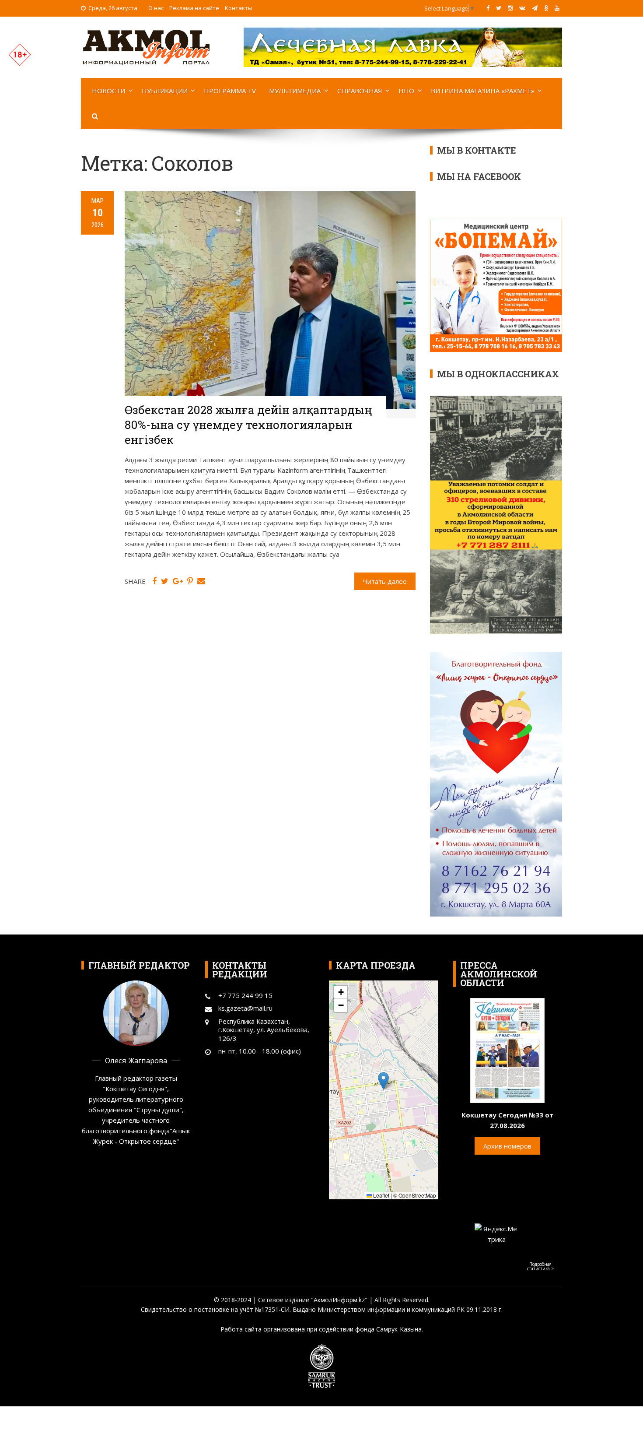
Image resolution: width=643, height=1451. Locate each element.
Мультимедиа (295, 90)
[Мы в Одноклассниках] (546, 8)
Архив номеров (507, 1146)
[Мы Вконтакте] (522, 8)
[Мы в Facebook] (488, 8)
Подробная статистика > (540, 1266)
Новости (108, 90)
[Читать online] (507, 1049)
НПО (406, 90)
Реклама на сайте (194, 8)
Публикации (165, 90)
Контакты (238, 8)
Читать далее (385, 581)
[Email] (201, 581)
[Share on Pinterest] (190, 581)
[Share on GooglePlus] (178, 581)
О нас (156, 8)
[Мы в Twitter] (498, 8)
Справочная (359, 90)
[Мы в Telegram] (534, 8)
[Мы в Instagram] (510, 8)
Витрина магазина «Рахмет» (483, 90)
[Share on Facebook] (154, 581)
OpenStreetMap (417, 1195)
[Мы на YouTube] (557, 8)
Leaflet (380, 1195)
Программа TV (230, 90)
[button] (383, 1081)
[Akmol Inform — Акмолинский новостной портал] (146, 46)
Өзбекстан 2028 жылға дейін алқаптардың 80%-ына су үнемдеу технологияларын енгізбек (248, 424)
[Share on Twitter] (165, 581)
